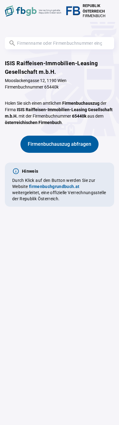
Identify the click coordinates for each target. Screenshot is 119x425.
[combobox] (59, 43)
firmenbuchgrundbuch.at (54, 186)
